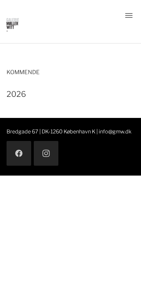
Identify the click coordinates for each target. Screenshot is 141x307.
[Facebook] (19, 153)
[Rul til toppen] (126, 292)
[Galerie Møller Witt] (58, 21)
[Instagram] (46, 153)
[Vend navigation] (128, 15)
